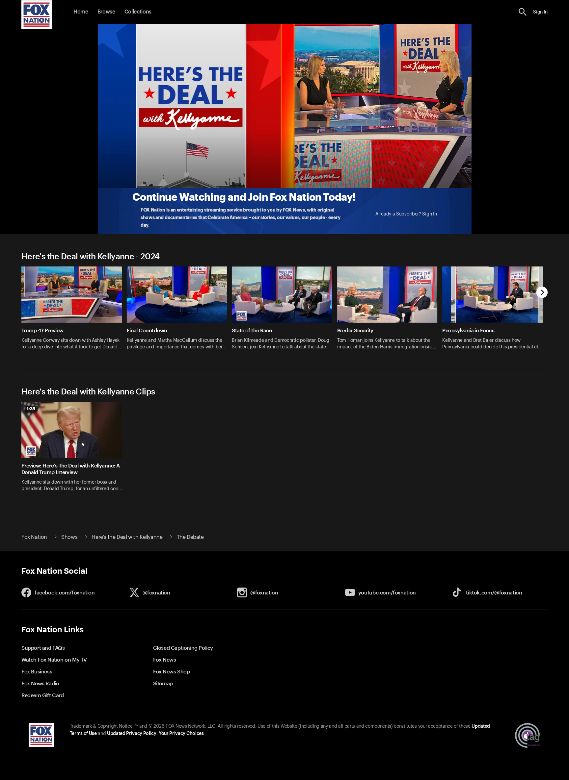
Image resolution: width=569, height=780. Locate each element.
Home (80, 11)
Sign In (429, 214)
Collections (137, 11)
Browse (106, 11)
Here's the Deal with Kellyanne (127, 537)
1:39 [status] (31, 408)
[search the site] (522, 12)
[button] (522, 12)
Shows (69, 537)
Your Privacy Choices (181, 733)
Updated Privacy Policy (131, 733)
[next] (542, 293)
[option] (74, 312)
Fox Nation (34, 537)
